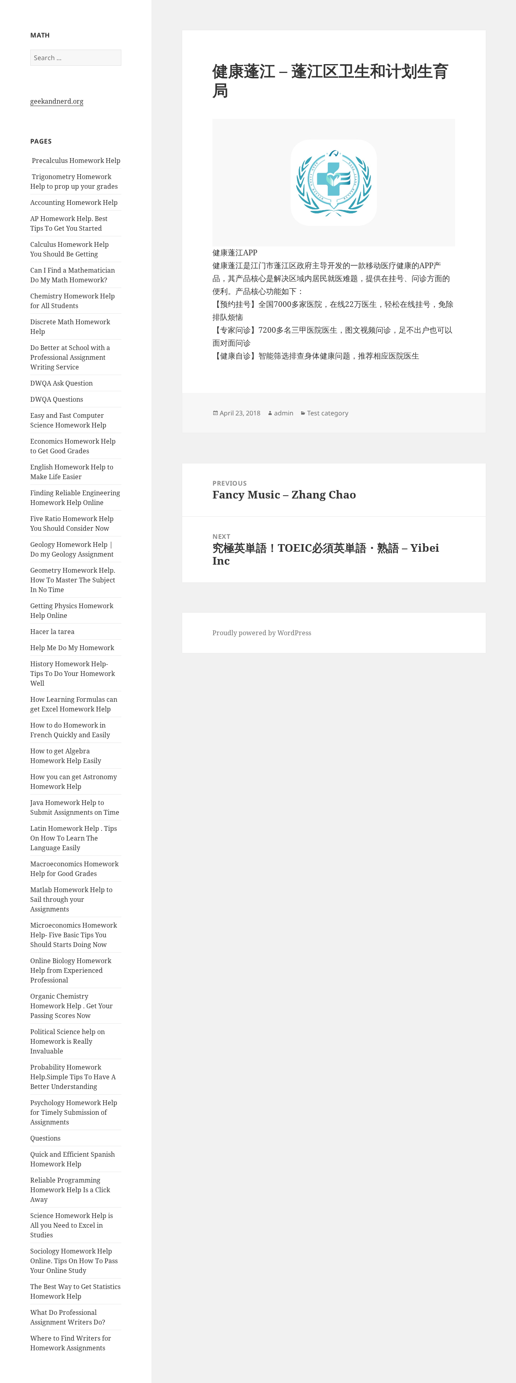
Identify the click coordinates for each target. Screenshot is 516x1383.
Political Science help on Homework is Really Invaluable (67, 1041)
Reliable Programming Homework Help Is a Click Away (70, 1190)
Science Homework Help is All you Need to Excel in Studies (71, 1225)
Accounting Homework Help (74, 202)
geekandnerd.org (56, 101)
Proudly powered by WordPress (261, 632)
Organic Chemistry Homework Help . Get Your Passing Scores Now (71, 1006)
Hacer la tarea (52, 631)
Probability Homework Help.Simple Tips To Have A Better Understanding (73, 1077)
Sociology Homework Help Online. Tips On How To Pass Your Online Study (74, 1261)
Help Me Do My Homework (72, 647)
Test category (327, 413)
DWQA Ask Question (61, 383)
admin (283, 413)
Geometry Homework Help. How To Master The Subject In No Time (72, 580)
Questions (45, 1138)
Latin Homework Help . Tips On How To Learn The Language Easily (73, 838)
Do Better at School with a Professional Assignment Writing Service (70, 357)
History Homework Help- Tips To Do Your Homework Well (72, 673)
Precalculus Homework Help (75, 160)
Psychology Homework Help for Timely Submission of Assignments (73, 1112)
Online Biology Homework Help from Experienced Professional (70, 970)
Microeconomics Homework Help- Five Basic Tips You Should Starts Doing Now (73, 935)
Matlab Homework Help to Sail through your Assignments (71, 899)
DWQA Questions (56, 399)
